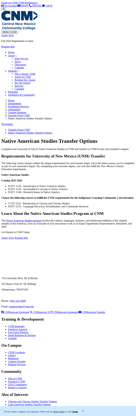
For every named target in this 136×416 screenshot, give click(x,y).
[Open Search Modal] (3, 9)
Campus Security (17, 361)
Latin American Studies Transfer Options (29, 404)
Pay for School (22, 82)
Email (4, 2)
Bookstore (13, 358)
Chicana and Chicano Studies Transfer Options (32, 401)
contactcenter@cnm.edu (21, 306)
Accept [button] (75, 412)
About (11, 55)
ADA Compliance (17, 384)
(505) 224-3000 (17, 300)
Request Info (8, 46)
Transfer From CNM (19, 115)
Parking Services (17, 364)
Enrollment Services (18, 106)
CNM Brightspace (27, 2)
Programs (13, 91)
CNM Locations (16, 352)
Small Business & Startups (22, 335)
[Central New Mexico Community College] (20, 28)
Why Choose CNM (25, 73)
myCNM (13, 2)
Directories (20, 64)
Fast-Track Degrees (18, 332)
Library (12, 355)
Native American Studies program (24, 220)
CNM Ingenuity (16, 326)
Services (19, 85)
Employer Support (17, 329)
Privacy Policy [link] (59, 412)
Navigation (7, 124)
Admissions (14, 109)
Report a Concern (17, 387)
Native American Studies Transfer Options (30, 132)
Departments (14, 103)
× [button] (83, 411)
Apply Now (7, 35)
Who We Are (21, 58)
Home (11, 52)
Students (12, 70)
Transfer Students (17, 112)
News (18, 61)
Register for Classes (25, 79)
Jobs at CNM (15, 378)
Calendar (19, 67)
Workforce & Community (21, 94)
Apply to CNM (23, 76)
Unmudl (12, 338)
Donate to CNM (16, 381)
